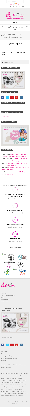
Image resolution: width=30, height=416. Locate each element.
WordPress (14, 403)
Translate (19, 4)
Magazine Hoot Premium (15, 402)
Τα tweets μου (5, 116)
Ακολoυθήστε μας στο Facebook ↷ (12, 103)
